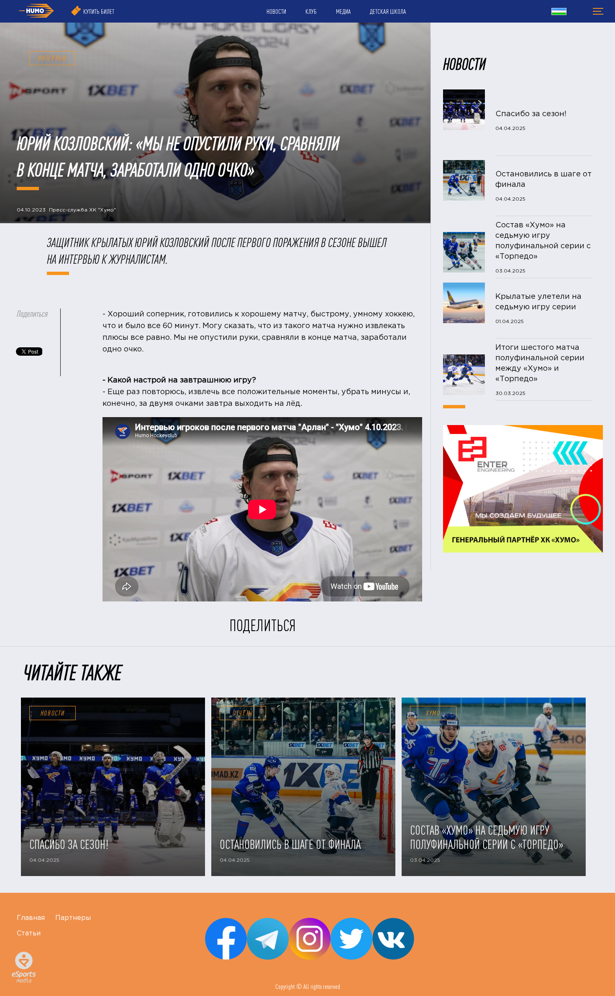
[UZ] (558, 12)
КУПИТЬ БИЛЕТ (98, 11)
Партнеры (73, 918)
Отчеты (243, 713)
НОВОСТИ (276, 11)
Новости (53, 713)
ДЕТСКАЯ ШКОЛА (388, 11)
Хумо (433, 713)
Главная (31, 918)
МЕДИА (343, 11)
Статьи (29, 933)
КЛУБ (311, 11)
